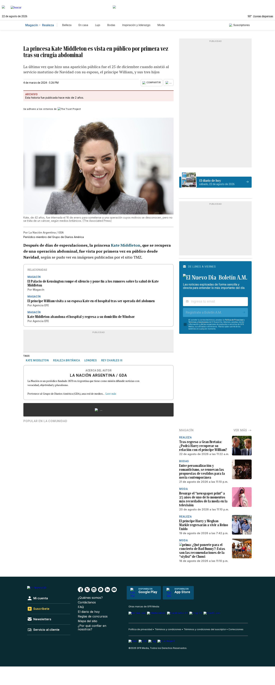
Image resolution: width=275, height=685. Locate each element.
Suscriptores (241, 25)
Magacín (31, 25)
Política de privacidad (140, 629)
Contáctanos (87, 602)
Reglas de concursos (93, 616)
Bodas (111, 25)
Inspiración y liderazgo (136, 25)
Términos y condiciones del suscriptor (205, 629)
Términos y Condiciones (198, 322)
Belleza (66, 25)
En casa (83, 25)
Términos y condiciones (168, 629)
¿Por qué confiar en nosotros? (92, 627)
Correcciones (235, 629)
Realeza (48, 25)
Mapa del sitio (87, 621)
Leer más (111, 393)
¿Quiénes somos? (90, 597)
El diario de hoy (89, 612)
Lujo (97, 25)
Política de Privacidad (234, 320)
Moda (161, 25)
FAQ (81, 607)
